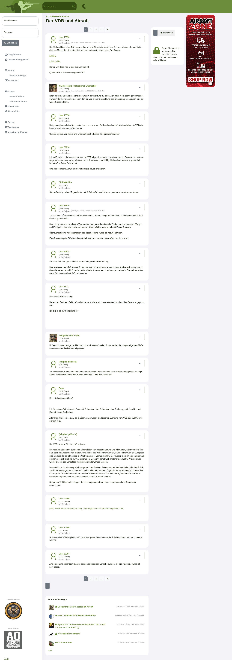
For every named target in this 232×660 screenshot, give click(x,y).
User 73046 (64, 527)
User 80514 (64, 252)
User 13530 (64, 37)
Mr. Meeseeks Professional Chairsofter (77, 86)
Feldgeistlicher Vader (69, 335)
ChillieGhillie (65, 182)
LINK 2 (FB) (55, 61)
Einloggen (11, 43)
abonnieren (167, 33)
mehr (50, 650)
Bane (61, 388)
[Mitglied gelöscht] (68, 362)
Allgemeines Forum (57, 16)
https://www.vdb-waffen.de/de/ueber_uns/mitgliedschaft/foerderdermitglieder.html (86, 508)
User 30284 (64, 498)
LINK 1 (52, 56)
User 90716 (64, 147)
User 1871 (63, 287)
